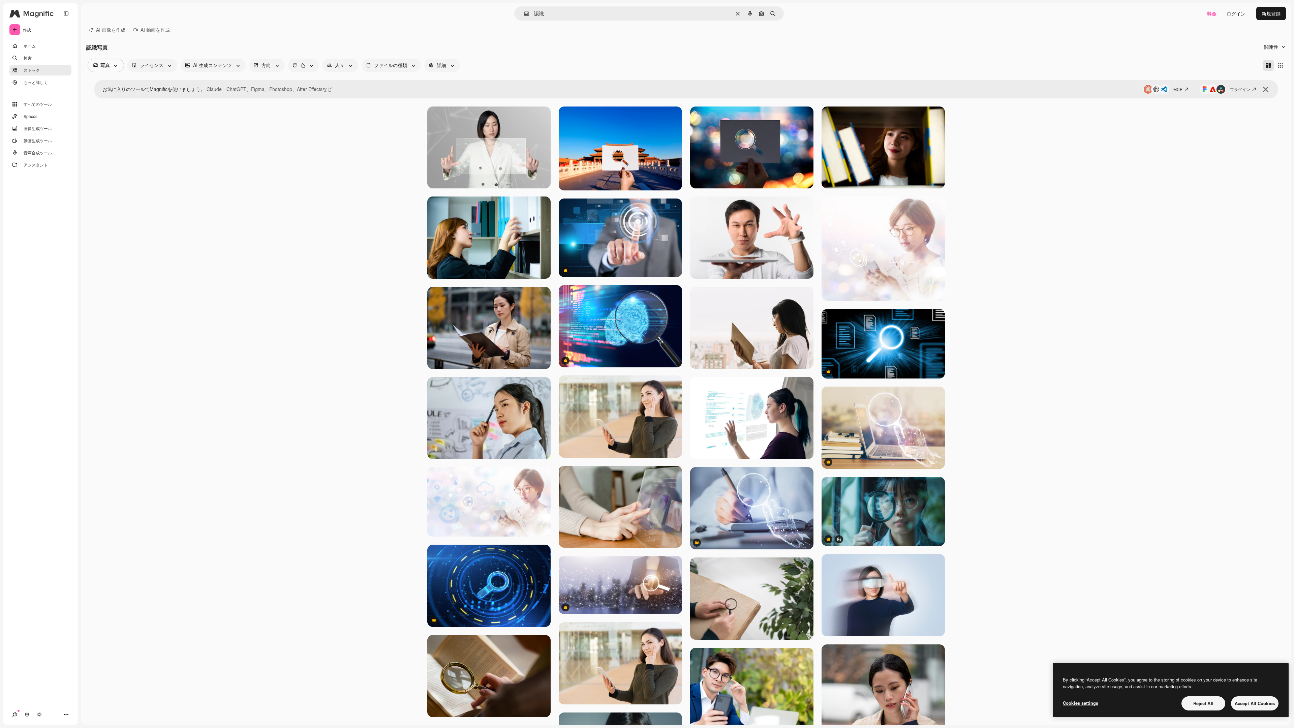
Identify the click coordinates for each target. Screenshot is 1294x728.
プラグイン (1240, 89)
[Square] (1280, 65)
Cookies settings (1080, 703)
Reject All (1203, 703)
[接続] (14, 714)
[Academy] (27, 714)
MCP (1177, 89)
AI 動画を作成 (155, 29)
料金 (1211, 13)
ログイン (1236, 13)
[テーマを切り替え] (39, 714)
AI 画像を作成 (110, 29)
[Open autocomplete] (524, 13)
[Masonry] (1268, 65)
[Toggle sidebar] (66, 13)
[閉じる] (1266, 89)
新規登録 (1271, 13)
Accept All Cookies (1255, 703)
